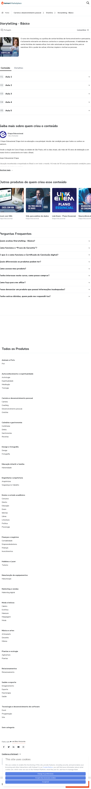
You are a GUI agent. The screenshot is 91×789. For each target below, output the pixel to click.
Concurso (5, 498)
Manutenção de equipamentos (15, 575)
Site (3, 717)
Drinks (4, 429)
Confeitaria (6, 426)
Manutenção (6, 579)
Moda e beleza (8, 602)
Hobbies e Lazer (9, 561)
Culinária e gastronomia (12, 422)
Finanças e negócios (10, 537)
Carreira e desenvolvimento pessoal (17, 398)
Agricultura (6, 655)
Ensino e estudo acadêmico (13, 495)
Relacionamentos (9, 668)
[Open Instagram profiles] (23, 747)
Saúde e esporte (9, 682)
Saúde (4, 696)
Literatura (5, 520)
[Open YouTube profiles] (18, 747)
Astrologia (6, 377)
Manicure (5, 613)
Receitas (5, 436)
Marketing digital (8, 592)
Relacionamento (8, 672)
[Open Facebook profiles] (3, 747)
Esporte (5, 689)
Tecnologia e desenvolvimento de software (21, 706)
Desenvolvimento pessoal (12, 409)
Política (5, 523)
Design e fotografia (10, 447)
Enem (4, 509)
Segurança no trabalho (10, 485)
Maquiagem (6, 617)
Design (4, 450)
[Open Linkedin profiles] (13, 747)
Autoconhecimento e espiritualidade (17, 374)
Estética (5, 610)
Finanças (5, 548)
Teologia (5, 388)
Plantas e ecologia (10, 651)
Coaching (5, 405)
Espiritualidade (7, 381)
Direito (4, 502)
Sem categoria (8, 727)
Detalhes (18, 68)
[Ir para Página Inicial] (12, 3)
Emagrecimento (8, 686)
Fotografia (6, 454)
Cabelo (4, 606)
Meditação (6, 384)
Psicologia (6, 527)
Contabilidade (7, 540)
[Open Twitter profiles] (8, 747)
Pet (3, 363)
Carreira (5, 402)
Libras (4, 516)
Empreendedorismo (9, 544)
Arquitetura (6, 481)
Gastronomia (7, 433)
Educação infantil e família (13, 464)
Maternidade (7, 467)
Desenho (5, 637)
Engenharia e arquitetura (12, 478)
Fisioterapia (6, 693)
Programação (7, 714)
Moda (4, 620)
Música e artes (8, 630)
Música (4, 641)
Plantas (5, 658)
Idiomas (5, 513)
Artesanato (6, 634)
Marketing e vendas (10, 589)
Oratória (5, 412)
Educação (5, 506)
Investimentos (7, 551)
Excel (4, 710)
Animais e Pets (8, 360)
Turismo (5, 565)
